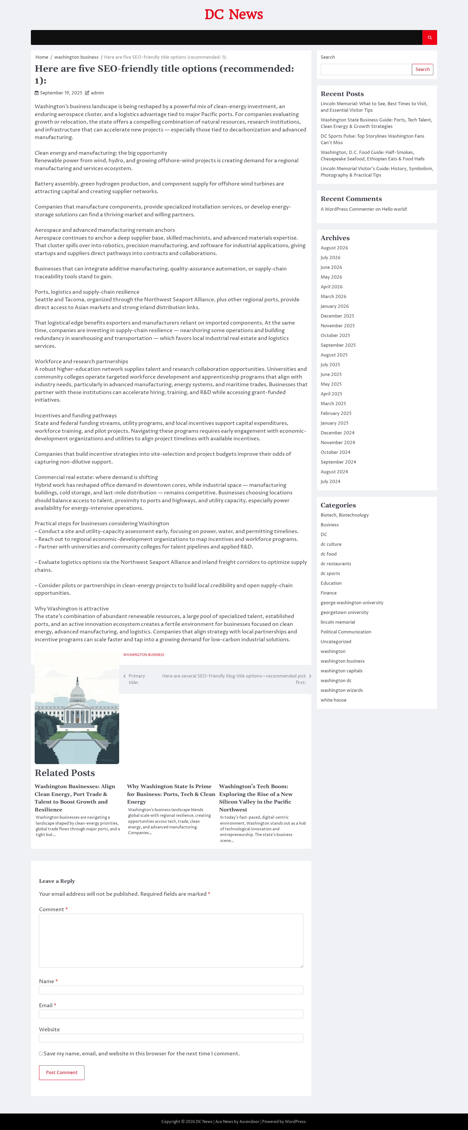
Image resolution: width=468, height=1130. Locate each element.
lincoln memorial (338, 622)
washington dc (336, 681)
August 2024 (334, 472)
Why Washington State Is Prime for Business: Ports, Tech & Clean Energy (171, 794)
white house (333, 700)
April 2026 (332, 287)
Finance (329, 593)
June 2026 (331, 267)
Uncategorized (336, 642)
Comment (53, 909)
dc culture (331, 544)
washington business (143, 655)
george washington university (352, 603)
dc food (329, 554)
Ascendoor (249, 1121)
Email (47, 1005)
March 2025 (333, 404)
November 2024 (338, 443)
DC (324, 535)
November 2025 (338, 326)
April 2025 (331, 394)
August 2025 (334, 355)
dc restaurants (336, 564)
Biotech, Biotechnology (345, 515)
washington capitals (342, 671)
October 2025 (335, 336)
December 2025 (337, 316)
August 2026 (334, 248)
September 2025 (338, 345)
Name (48, 981)
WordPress (295, 1121)
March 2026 (333, 297)
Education (331, 583)
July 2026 (330, 258)
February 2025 (336, 414)
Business (330, 525)
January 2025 (335, 423)
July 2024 (330, 482)
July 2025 (330, 365)
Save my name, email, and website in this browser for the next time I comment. (142, 1053)
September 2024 (338, 462)
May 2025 (331, 384)
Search (328, 57)
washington (333, 652)
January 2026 (335, 306)
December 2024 (338, 433)
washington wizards (342, 690)
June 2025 (331, 375)
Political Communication (346, 632)
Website (49, 1029)
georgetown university (345, 613)
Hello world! (394, 209)
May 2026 (331, 277)
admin (97, 93)
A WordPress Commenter (347, 209)
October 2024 (335, 452)
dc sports (330, 574)
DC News (234, 14)
